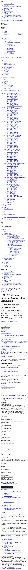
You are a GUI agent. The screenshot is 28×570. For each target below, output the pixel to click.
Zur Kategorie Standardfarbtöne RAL (10, 90)
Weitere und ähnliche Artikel (11, 371)
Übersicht (9, 44)
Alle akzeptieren (10, 568)
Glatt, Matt (9, 202)
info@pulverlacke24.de (11, 483)
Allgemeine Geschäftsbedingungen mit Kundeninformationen (13, 17)
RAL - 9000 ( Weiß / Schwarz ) (14, 106)
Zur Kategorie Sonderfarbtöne (8, 77)
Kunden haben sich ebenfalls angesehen (10, 346)
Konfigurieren (17, 568)
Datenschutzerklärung (9, 4)
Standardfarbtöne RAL (9, 234)
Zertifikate (6, 494)
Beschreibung (4, 348)
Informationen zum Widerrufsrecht (12, 6)
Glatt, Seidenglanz (11, 201)
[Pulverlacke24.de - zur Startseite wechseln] (12, 20)
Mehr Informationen (9, 567)
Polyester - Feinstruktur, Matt (11, 184)
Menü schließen (8, 39)
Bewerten (3, 333)
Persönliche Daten (11, 45)
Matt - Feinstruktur (8, 209)
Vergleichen (3, 329)
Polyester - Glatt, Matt (9, 107)
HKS (5, 79)
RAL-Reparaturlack (9, 198)
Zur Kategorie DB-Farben (7, 205)
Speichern (3, 402)
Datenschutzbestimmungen (15, 398)
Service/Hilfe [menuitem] (12, 10)
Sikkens (6, 84)
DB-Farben (6, 263)
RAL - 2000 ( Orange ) (12, 96)
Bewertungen (11, 348)
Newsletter (6, 9)
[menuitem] (15, 4)
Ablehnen (3, 568)
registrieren (17, 42)
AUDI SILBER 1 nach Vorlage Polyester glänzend (13, 342)
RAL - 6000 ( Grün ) (12, 101)
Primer (5, 257)
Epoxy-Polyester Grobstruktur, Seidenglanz (14, 177)
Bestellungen (10, 49)
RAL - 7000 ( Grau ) (12, 103)
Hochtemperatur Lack (9, 258)
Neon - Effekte (7, 261)
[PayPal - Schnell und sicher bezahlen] (10, 288)
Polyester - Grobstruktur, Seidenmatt (13, 135)
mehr (26, 352)
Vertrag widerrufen (8, 11)
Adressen (9, 46)
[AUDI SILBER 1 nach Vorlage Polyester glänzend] (14, 341)
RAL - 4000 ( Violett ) (12, 99)
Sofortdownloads (11, 51)
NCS (5, 82)
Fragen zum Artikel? (9, 369)
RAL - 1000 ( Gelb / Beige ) (14, 94)
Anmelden (9, 42)
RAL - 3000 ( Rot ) (11, 97)
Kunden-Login (7, 266)
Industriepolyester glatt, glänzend (12, 149)
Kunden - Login (8, 8)
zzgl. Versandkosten (12, 321)
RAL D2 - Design (8, 85)
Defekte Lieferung (8, 496)
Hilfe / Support (7, 12)
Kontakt (6, 13)
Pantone (6, 81)
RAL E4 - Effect (8, 86)
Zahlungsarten (10, 48)
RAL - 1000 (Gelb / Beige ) (13, 108)
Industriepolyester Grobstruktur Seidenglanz (14, 163)
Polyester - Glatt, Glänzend (10, 93)
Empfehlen (8, 333)
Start (5, 231)
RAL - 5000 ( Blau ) (12, 100)
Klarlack (6, 262)
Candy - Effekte (8, 259)
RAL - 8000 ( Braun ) (12, 104)
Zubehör (6, 265)
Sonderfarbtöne (7, 233)
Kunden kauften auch (9, 335)
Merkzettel (9, 52)
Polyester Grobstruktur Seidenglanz (12, 121)
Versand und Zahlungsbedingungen (12, 15)
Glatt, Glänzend (11, 199)
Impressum (6, 5)
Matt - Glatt (6, 207)
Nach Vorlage (7, 88)
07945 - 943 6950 (5, 57)
